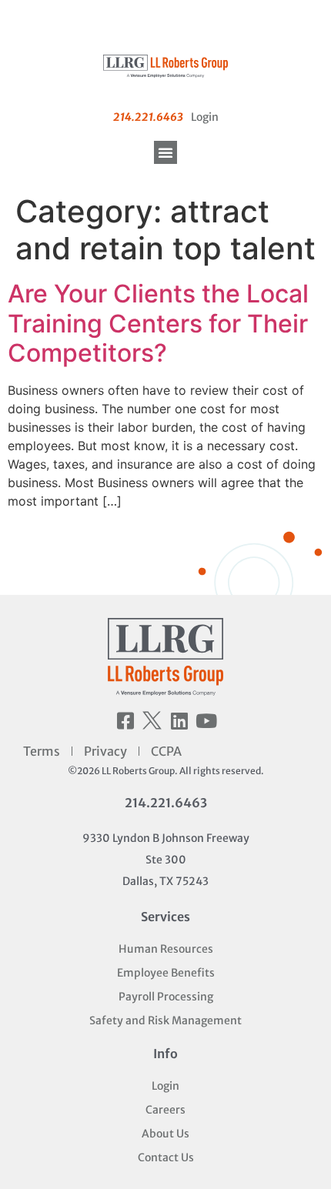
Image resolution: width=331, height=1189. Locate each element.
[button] (165, 152)
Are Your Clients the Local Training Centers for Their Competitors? (158, 323)
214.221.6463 (166, 802)
